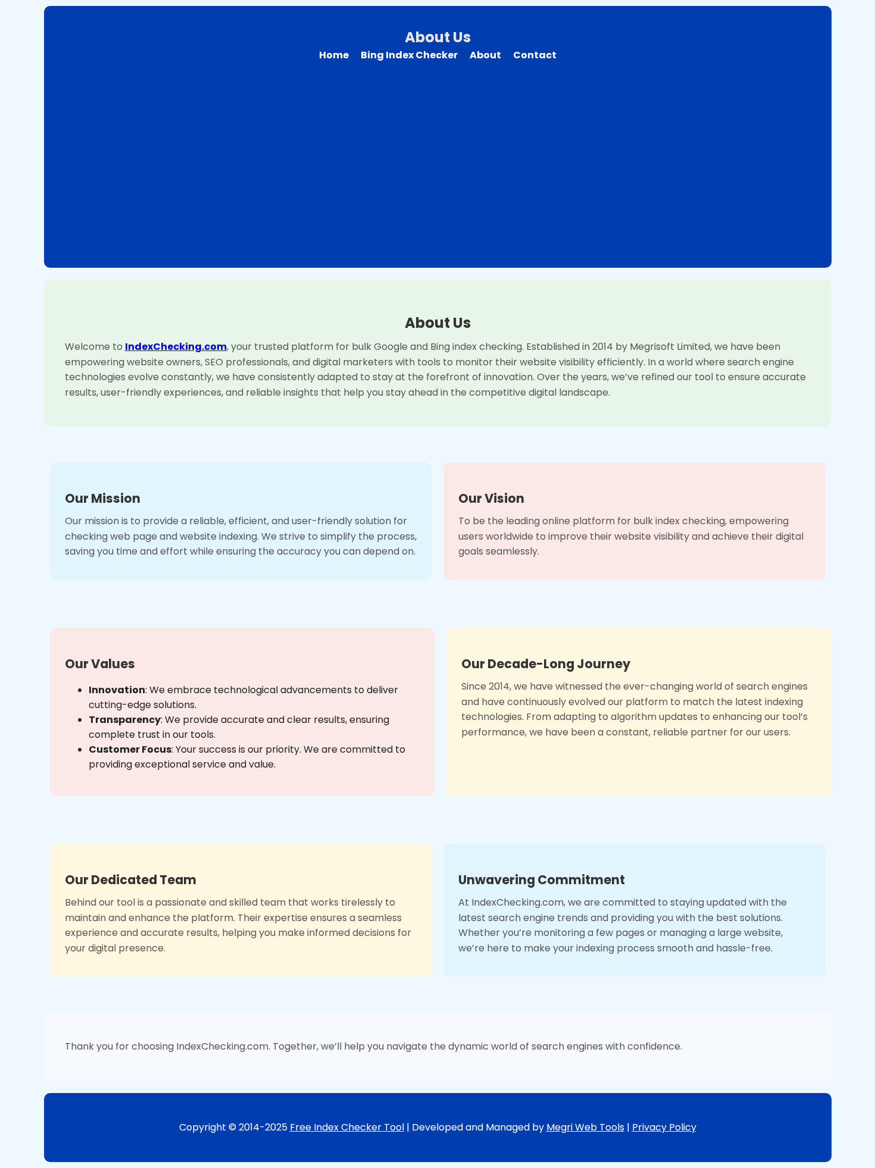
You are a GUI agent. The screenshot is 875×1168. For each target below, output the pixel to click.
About (485, 55)
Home (334, 55)
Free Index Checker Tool (347, 1127)
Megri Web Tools (585, 1127)
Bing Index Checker (409, 55)
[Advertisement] (437, 157)
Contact (535, 55)
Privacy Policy (664, 1127)
